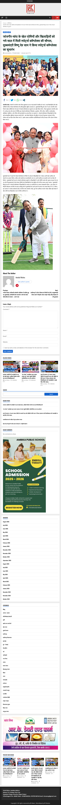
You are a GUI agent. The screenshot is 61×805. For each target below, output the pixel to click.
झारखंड (4, 641)
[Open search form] (50, 17)
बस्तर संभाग (5, 665)
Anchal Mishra (8, 53)
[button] (2, 17)
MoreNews (39, 803)
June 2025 (5, 571)
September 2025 (7, 560)
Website (5, 342)
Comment (6, 309)
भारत (4, 676)
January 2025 (6, 588)
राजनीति (9, 32)
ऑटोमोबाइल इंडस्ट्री (7, 616)
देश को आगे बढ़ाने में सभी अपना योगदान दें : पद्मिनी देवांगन (15, 424)
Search (5, 390)
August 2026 (6, 522)
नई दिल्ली (5, 655)
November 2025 (7, 553)
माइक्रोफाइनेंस (6, 687)
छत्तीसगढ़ (4, 32)
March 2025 (6, 581)
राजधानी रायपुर (7, 370)
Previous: (16, 293)
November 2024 (7, 595)
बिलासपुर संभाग (14, 368)
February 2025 (6, 585)
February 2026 (6, 543)
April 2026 (5, 536)
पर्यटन (4, 662)
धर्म (3, 651)
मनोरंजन (5, 683)
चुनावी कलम (5, 630)
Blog (5, 368)
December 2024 (7, 592)
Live (57, 17)
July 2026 (5, 525)
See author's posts (23, 282)
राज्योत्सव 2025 (6, 697)
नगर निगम (5, 658)
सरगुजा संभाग (6, 711)
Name (5, 330)
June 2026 (5, 529)
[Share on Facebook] (5, 100)
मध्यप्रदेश (5, 680)
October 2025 (6, 557)
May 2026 (5, 532)
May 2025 (5, 574)
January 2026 (6, 546)
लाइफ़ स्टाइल (25, 370)
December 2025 (7, 550)
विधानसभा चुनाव (6, 704)
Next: (44, 293)
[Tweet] (13, 100)
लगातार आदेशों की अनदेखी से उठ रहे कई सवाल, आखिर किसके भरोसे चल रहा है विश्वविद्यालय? (11, 376)
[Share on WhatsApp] (19, 100)
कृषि (4, 620)
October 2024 (6, 599)
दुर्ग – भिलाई (5, 644)
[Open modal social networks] (24, 100)
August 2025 (6, 564)
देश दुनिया (5, 648)
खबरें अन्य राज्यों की (7, 623)
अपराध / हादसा (6, 613)
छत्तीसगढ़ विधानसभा (7, 637)
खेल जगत (5, 627)
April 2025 (5, 578)
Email (5, 336)
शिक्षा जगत (12, 370)
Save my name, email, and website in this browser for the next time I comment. (27, 348)
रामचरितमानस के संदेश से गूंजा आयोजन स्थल (12, 419)
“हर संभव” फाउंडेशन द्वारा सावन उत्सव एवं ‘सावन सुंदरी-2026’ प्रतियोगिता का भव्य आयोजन (29, 376)
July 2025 (5, 567)
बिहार (4, 673)
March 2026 (6, 539)
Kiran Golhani (7, 380)
